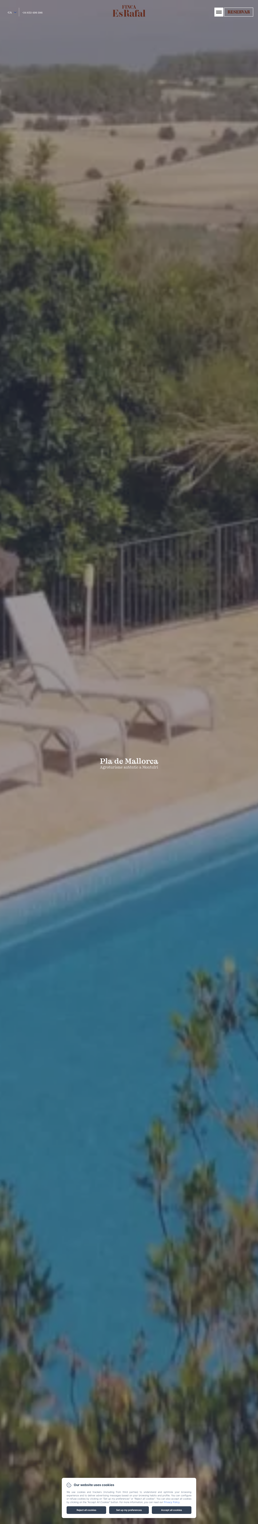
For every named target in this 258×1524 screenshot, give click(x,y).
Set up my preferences (129, 1510)
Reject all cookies (86, 1510)
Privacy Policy (171, 1502)
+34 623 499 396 (32, 12)
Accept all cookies (171, 1510)
